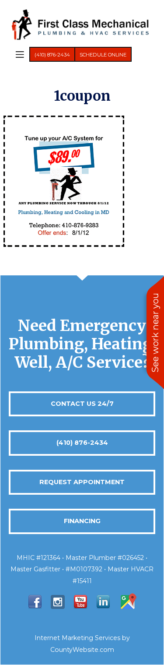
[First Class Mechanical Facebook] (35, 601)
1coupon (82, 96)
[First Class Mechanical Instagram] (58, 601)
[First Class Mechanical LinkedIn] (103, 601)
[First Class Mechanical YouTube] (80, 601)
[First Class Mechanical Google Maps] (127, 601)
